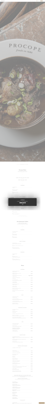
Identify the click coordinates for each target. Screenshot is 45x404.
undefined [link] (22, 204)
